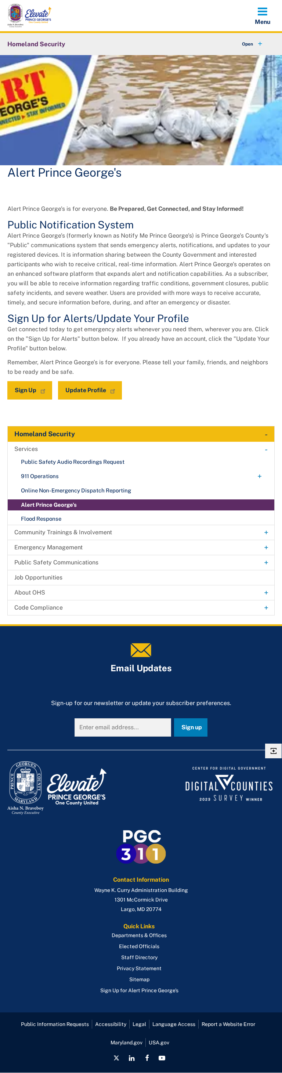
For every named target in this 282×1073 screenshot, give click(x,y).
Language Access (173, 1024)
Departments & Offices (139, 935)
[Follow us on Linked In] (132, 1058)
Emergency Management (48, 547)
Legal (139, 1024)
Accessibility (110, 1024)
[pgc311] (72, 788)
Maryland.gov (126, 1042)
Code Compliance (38, 607)
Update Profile (85, 390)
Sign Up (25, 390)
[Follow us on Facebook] (147, 1058)
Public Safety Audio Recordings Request (72, 462)
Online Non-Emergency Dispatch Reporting (76, 490)
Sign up (191, 727)
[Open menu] (262, 15)
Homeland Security (36, 44)
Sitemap (139, 979)
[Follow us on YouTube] (162, 1058)
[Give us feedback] (273, 751)
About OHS (29, 592)
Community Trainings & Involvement (63, 532)
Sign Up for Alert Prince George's (139, 990)
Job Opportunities (38, 577)
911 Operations (40, 476)
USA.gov (159, 1042)
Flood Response (41, 519)
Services (26, 448)
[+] (245, 44)
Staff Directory (139, 957)
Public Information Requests (55, 1024)
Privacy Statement (139, 968)
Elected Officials (139, 946)
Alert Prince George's (49, 505)
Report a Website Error (228, 1024)
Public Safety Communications (56, 562)
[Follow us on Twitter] (116, 1058)
